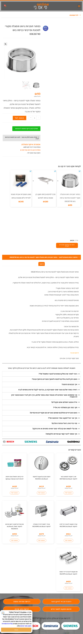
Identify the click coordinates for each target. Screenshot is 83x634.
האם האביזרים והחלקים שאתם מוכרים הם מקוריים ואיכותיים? (53, 412)
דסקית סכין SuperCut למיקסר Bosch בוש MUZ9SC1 (41, 478)
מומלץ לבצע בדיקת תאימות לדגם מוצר (26, 128)
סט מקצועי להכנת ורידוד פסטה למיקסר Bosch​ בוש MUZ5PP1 (68, 573)
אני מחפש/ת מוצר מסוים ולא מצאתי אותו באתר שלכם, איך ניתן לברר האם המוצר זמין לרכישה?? (44, 396)
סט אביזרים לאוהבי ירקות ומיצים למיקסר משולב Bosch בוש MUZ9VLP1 (14, 526)
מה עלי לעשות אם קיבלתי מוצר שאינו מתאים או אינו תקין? (54, 428)
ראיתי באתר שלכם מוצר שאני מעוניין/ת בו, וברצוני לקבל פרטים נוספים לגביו (47, 389)
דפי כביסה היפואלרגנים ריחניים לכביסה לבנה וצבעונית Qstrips (14, 478)
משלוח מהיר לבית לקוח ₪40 (32, 147)
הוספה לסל (19, 118)
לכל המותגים (74, 15)
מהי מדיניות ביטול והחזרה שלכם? (64, 423)
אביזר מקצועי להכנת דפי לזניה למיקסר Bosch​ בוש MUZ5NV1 (68, 525)
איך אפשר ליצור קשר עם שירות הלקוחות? (61, 434)
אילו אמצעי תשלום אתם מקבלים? (64, 402)
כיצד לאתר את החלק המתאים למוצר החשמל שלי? (58, 374)
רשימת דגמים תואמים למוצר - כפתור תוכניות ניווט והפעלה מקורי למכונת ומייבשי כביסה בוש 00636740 (44, 257)
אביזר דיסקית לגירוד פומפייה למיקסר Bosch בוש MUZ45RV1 (41, 525)
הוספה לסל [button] (68, 493)
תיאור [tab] (41, 264)
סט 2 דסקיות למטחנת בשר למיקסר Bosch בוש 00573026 (68, 478)
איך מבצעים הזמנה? (69, 384)
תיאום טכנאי (74, 353)
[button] (79, 6)
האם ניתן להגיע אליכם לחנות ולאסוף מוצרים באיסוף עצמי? (54, 379)
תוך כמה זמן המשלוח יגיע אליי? (65, 407)
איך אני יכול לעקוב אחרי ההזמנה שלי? (62, 418)
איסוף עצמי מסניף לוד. (33, 153)
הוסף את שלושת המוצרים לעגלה (67, 245)
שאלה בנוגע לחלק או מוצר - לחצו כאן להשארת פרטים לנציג (22, 138)
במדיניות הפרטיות (7, 623)
